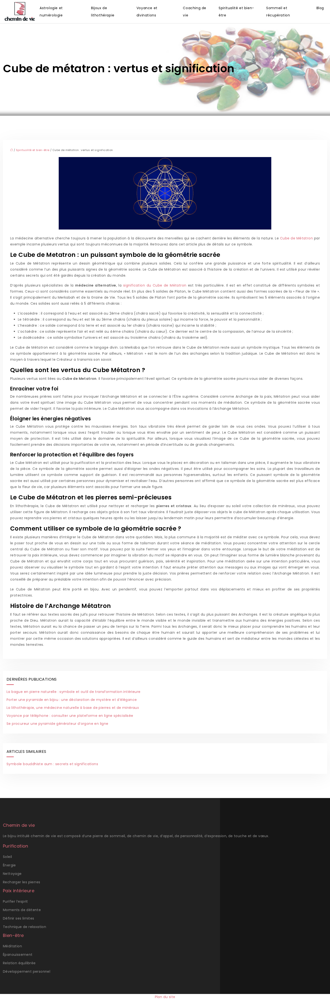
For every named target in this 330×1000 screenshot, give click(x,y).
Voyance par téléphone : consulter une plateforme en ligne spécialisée (70, 715)
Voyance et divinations (147, 12)
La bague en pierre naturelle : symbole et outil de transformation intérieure (73, 691)
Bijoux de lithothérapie (103, 12)
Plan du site (165, 996)
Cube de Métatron (296, 238)
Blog (320, 8)
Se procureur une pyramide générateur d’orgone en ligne (57, 723)
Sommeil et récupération (278, 12)
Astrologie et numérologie (51, 12)
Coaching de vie (194, 12)
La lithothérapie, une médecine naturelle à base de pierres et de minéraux (73, 707)
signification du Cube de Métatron (155, 285)
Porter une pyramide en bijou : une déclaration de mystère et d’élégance (72, 699)
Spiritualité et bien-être (236, 12)
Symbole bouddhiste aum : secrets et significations (52, 764)
